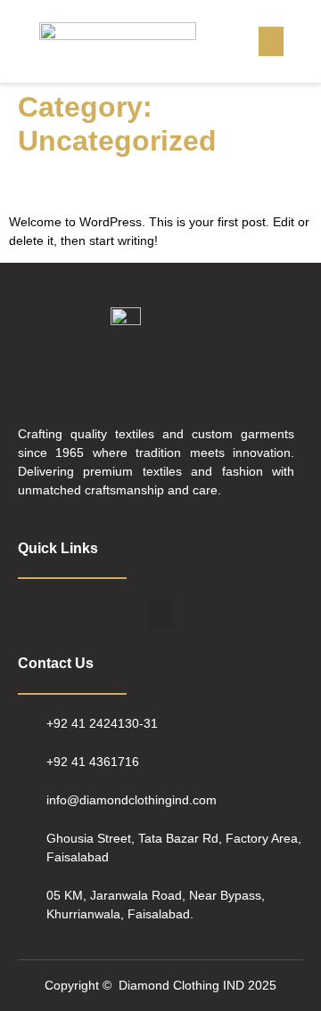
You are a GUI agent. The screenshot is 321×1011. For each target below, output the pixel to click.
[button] (271, 41)
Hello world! (71, 185)
